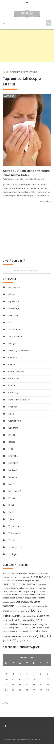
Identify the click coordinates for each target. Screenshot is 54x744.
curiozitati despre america (27, 580)
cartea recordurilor (10, 577)
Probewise (35, 739)
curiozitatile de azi (29, 616)
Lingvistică (13, 455)
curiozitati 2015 (9, 581)
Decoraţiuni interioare (19, 399)
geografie (13, 627)
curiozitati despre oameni (25, 594)
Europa (5, 628)
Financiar (12, 406)
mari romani (44, 628)
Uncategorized (15, 547)
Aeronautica (14, 287)
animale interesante (40, 573)
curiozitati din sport (17, 611)
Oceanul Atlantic (9, 631)
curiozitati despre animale (20, 584)
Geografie (13, 427)
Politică (11, 498)
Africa (5, 574)
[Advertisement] (27, 45)
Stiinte (11, 519)
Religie (11, 505)
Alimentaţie (13, 308)
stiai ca (21, 636)
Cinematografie (16, 371)
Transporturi (14, 533)
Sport (11, 512)
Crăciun (11, 385)
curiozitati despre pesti (26, 597)
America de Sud (24, 574)
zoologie (32, 636)
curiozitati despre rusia (25, 606)
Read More (45, 201)
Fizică (11, 413)
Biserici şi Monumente (19, 350)
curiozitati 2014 (40, 577)
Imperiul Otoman (25, 628)
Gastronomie (14, 420)
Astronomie (14, 329)
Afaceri (11, 294)
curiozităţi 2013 (32, 620)
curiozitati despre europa (25, 591)
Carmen (33, 179)
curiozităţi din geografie (36, 624)
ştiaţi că (43, 635)
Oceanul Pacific (22, 631)
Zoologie (12, 554)
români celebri (35, 631)
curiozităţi (14, 620)
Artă (10, 322)
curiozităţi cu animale (14, 624)
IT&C (10, 448)
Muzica (11, 483)
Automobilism (15, 336)
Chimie (11, 364)
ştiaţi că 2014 (22, 640)
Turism (11, 540)
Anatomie (9, 96)
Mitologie (13, 476)
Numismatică (14, 491)
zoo (26, 636)
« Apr (5, 702)
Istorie (11, 441)
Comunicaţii (13, 378)
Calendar (12, 357)
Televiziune (14, 526)
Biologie (12, 343)
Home (5, 72)
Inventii (12, 434)
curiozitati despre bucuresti (25, 588)
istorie (35, 628)
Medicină (12, 469)
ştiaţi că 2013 (10, 640)
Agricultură (13, 301)
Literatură (13, 462)
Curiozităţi (13, 392)
